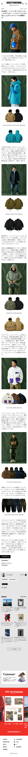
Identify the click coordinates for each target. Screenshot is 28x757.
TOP (2, 587)
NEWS (5, 587)
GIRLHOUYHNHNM (14, 732)
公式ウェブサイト (6, 563)
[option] (14, 710)
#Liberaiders (12, 579)
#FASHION (4, 579)
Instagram (4, 565)
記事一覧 (22, 574)
